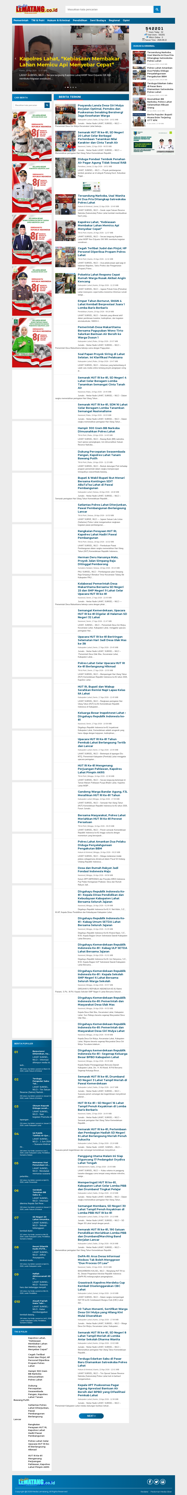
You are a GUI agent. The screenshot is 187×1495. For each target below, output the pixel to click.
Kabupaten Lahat (35, 1125)
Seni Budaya (98, 20)
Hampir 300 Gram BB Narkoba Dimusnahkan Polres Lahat (37, 1375)
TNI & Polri (37, 20)
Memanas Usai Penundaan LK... (41, 1163)
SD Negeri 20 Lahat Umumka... (42, 1218)
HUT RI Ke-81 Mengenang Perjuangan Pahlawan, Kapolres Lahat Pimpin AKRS (39, 1461)
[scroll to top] (178, 1490)
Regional (114, 20)
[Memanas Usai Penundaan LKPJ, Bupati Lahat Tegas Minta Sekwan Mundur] (32, 1160)
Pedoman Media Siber (161, 1492)
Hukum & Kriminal (58, 20)
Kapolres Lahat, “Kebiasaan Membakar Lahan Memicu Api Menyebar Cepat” (38, 1344)
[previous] (16, 58)
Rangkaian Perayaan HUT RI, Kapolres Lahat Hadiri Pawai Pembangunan (37, 1430)
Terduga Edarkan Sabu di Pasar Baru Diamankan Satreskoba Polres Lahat (160, 87)
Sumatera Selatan (26, 1155)
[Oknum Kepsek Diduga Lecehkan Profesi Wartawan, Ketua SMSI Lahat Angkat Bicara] (32, 1103)
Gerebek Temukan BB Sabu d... (39, 1192)
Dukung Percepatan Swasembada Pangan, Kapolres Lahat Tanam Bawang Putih (31, 1392)
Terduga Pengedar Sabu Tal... (41, 1081)
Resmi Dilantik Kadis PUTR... (40, 1247)
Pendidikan (80, 20)
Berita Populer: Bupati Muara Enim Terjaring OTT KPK (159, 117)
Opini (126, 20)
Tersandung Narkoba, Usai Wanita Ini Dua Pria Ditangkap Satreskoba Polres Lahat (160, 56)
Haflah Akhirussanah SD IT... (42, 1276)
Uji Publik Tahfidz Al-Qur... (41, 1134)
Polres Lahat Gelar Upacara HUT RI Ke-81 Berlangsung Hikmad (39, 1445)
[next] (125, 58)
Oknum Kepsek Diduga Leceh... (41, 1106)
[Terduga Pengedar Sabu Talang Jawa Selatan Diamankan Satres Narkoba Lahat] (32, 1076)
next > (91, 1416)
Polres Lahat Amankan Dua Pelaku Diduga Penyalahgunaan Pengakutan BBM (159, 72)
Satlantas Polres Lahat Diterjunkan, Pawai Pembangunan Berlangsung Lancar (31, 1412)
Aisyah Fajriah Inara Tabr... (40, 1302)
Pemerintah (21, 20)
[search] (157, 9)
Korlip (32, 1151)
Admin (32, 1069)
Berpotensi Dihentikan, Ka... (41, 1052)
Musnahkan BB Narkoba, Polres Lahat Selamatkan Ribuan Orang (159, 103)
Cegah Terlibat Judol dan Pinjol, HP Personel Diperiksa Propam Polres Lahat (65, 59)
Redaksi (144, 1492)
